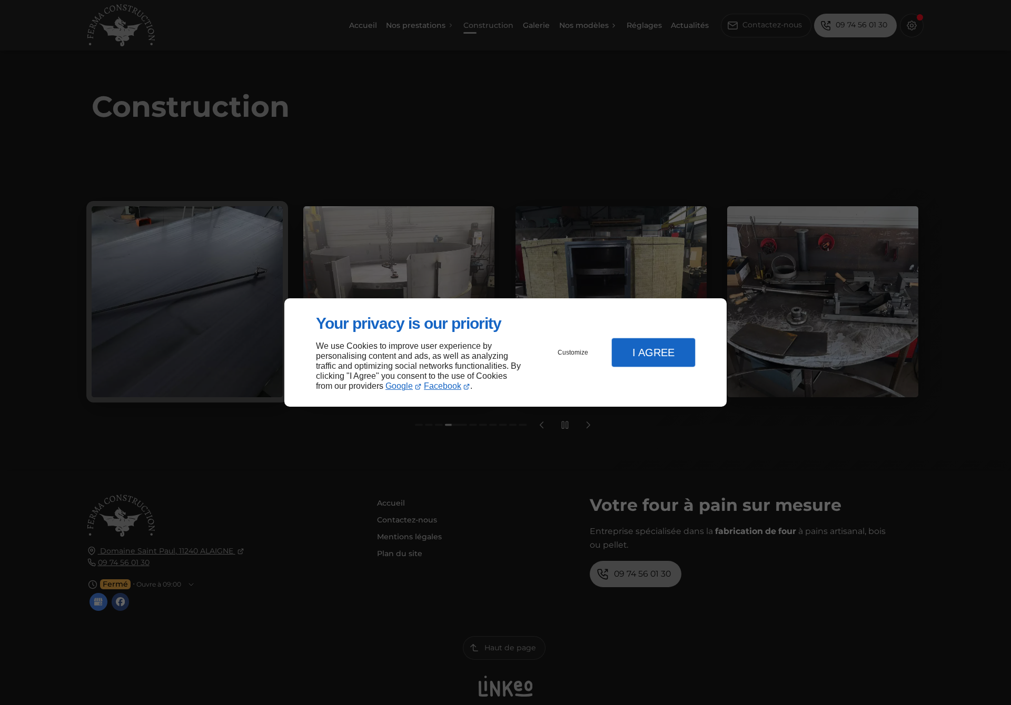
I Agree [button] (653, 352)
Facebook (442, 385)
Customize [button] (573, 352)
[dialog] (505, 352)
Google (399, 385)
